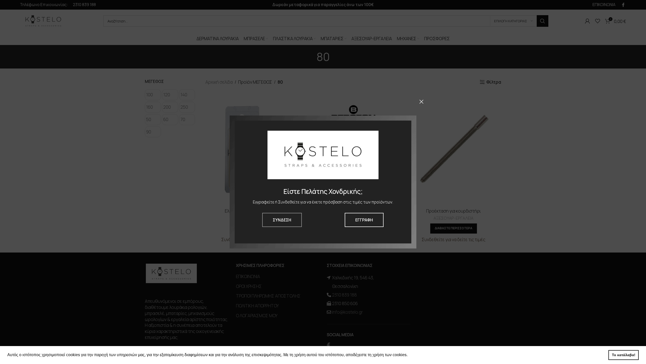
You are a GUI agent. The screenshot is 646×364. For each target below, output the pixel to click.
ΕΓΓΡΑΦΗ (364, 220)
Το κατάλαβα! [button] (623, 355)
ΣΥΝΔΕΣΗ (282, 220)
